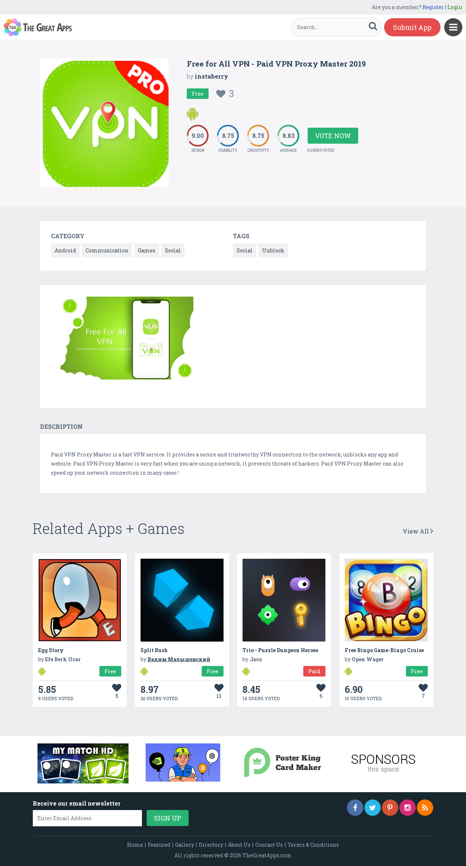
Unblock (273, 250)
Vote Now (333, 135)
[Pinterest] (390, 807)
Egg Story (51, 650)
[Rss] (425, 807)
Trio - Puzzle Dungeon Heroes (280, 650)
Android (65, 250)
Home (135, 844)
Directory (211, 844)
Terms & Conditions (313, 844)
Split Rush (154, 650)
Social (173, 250)
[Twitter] (372, 807)
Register (433, 7)
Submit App (412, 27)
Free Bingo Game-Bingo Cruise (384, 650)
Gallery (184, 844)
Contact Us (269, 844)
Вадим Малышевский (178, 659)
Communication (107, 250)
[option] (124, 339)
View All (416, 531)
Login (454, 7)
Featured (159, 844)
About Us (239, 844)
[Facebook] (355, 807)
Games (146, 250)
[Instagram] (407, 807)
